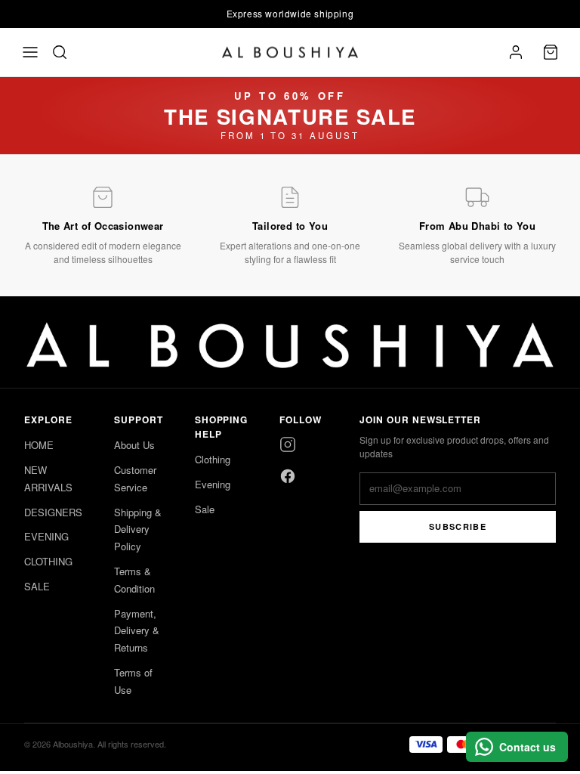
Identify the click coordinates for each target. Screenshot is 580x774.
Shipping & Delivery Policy (138, 529)
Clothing (212, 459)
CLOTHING (48, 561)
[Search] (59, 52)
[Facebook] (287, 476)
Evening (212, 484)
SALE (37, 586)
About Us (134, 445)
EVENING (46, 536)
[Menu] (30, 52)
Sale (204, 509)
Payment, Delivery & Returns (136, 630)
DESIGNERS (53, 512)
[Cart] (550, 52)
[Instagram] (287, 444)
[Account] (515, 52)
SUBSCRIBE (457, 526)
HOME (39, 445)
